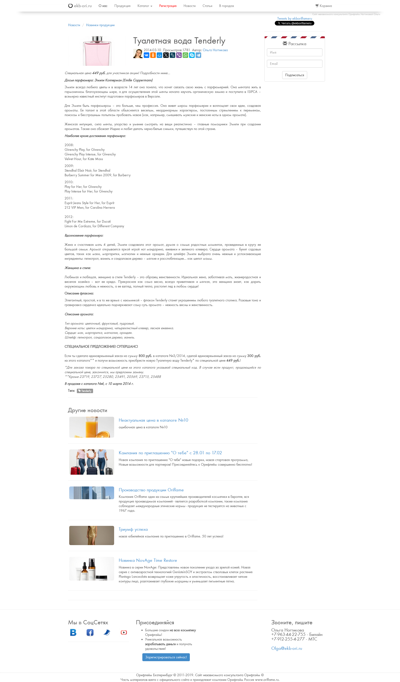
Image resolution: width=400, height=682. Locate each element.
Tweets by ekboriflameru (294, 18)
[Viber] (179, 55)
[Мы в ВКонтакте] (73, 632)
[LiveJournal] (172, 55)
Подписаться (294, 75)
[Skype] (192, 55)
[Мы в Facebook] (90, 632)
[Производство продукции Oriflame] (91, 492)
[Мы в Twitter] (107, 632)
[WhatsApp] (185, 55)
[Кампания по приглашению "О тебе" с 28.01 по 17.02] (91, 462)
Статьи (207, 6)
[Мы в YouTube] (123, 632)
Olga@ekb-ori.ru (286, 648)
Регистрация (168, 6)
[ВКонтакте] (146, 55)
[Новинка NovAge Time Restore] (91, 569)
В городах (226, 6)
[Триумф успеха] (91, 535)
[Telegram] (198, 55)
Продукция (122, 6)
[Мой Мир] (159, 55)
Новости (190, 6)
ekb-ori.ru (82, 5)
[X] (166, 55)
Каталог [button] (144, 6)
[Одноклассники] (153, 55)
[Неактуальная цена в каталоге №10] (91, 427)
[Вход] (307, 6)
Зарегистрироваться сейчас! (166, 657)
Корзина (325, 6)
